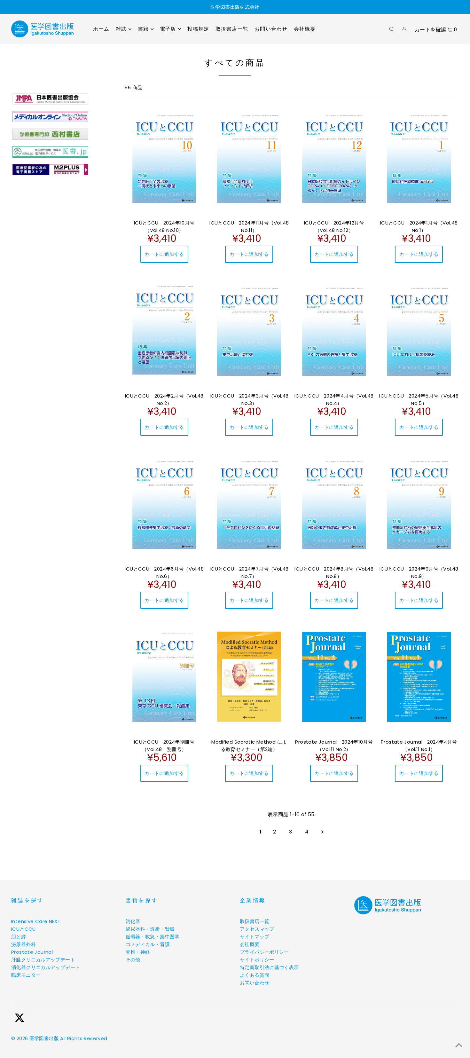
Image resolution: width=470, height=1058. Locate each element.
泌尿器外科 (23, 944)
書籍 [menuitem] (143, 29)
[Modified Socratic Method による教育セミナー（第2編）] (249, 676)
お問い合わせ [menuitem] (271, 29)
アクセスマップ (257, 929)
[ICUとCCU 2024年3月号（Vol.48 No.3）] (249, 330)
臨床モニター (26, 975)
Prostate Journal (32, 952)
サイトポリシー (257, 959)
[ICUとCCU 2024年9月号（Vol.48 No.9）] (419, 503)
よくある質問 (254, 975)
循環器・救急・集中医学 (153, 936)
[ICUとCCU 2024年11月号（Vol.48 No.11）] (249, 157)
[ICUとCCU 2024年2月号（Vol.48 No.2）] (164, 330)
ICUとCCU (23, 929)
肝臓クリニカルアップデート (43, 959)
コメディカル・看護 (148, 944)
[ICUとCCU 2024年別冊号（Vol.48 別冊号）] (164, 676)
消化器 (133, 921)
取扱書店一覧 (254, 921)
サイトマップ (254, 936)
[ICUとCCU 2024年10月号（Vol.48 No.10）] (164, 157)
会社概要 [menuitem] (305, 29)
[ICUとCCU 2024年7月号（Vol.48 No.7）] (249, 503)
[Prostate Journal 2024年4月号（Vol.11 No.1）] (419, 676)
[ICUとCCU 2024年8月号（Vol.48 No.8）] (334, 503)
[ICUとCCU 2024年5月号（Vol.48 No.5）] (419, 330)
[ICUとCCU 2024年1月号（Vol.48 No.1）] (419, 157)
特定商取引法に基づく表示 (269, 967)
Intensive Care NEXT (35, 921)
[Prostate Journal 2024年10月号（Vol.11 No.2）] (334, 676)
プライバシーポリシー (264, 952)
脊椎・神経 (138, 952)
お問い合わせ (254, 982)
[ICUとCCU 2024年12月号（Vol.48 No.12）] (334, 157)
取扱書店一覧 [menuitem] (231, 29)
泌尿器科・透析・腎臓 (150, 929)
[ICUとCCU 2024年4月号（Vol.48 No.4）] (334, 330)
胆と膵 (18, 936)
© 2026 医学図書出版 (35, 1038)
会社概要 (250, 944)
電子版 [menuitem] (168, 29)
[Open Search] (392, 29)
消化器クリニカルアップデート (45, 967)
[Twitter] (19, 1019)
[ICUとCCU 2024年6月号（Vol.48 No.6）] (164, 503)
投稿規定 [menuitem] (198, 29)
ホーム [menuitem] (101, 29)
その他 (133, 959)
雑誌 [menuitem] (121, 29)
